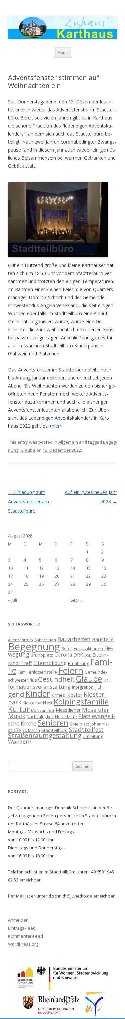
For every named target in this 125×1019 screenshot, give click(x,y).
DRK (78, 655)
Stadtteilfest (86, 730)
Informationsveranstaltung (59, 683)
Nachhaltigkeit (40, 716)
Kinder (37, 693)
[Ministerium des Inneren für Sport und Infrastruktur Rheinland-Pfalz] (52, 1016)
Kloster (74, 694)
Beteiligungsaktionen (82, 649)
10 (10, 568)
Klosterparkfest (37, 703)
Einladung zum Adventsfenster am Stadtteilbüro (28, 501)
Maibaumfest (42, 710)
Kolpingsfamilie (81, 701)
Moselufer (95, 709)
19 (41, 576)
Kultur (19, 709)
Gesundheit (56, 679)
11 (26, 568)
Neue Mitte (66, 716)
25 (26, 584)
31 (10, 592)
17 (10, 576)
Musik (16, 716)
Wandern (19, 741)
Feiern (70, 670)
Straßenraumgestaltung (44, 735)
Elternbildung (50, 663)
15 (88, 568)
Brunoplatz (42, 655)
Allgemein (68, 442)
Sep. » (76, 600)
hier (56, 426)
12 (41, 568)
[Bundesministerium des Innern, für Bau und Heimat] (72, 989)
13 (57, 568)
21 (72, 576)
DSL (87, 655)
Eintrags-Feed (22, 928)
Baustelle (103, 639)
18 (26, 576)
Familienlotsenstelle (37, 672)
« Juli (12, 600)
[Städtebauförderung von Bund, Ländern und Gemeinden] (25, 989)
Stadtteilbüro (54, 730)
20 (57, 576)
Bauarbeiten (74, 639)
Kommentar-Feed (25, 936)
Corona (63, 654)
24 (10, 584)
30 (103, 584)
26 (41, 584)
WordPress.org (23, 944)
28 (72, 584)
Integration (83, 687)
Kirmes (58, 695)
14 (72, 568)
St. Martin (31, 730)
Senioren (53, 722)
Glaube (27, 450)
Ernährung (78, 663)
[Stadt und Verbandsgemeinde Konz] (95, 1016)
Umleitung (93, 736)
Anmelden (18, 920)
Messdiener (68, 710)
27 (57, 584)
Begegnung (34, 646)
